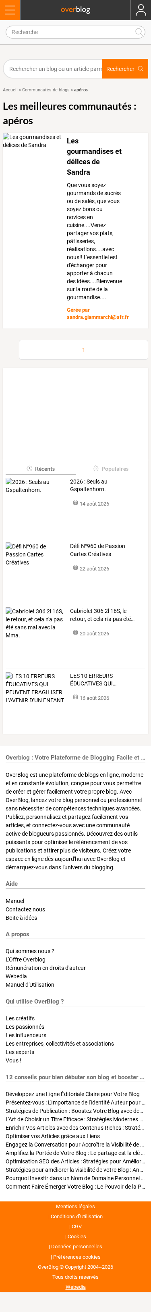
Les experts (20, 1052)
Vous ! (13, 1060)
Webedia (16, 976)
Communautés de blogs (46, 90)
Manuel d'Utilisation (30, 984)
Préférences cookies (77, 1257)
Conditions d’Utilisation (77, 1216)
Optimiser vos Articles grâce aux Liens (53, 1136)
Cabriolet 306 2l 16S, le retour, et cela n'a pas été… (102, 615)
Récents (45, 468)
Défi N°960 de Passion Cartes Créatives (97, 550)
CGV (77, 1226)
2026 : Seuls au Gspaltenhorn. (89, 485)
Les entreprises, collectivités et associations (60, 1043)
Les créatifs (20, 1018)
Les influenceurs (26, 1035)
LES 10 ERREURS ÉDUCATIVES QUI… (93, 680)
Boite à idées (21, 918)
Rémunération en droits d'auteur (46, 968)
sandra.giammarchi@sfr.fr (98, 317)
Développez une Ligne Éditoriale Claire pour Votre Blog (73, 1094)
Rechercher (120, 69)
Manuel (15, 901)
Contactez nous (25, 909)
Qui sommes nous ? (30, 951)
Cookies (77, 1236)
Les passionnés (25, 1027)
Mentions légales (75, 1206)
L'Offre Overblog (26, 959)
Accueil (10, 90)
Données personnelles (76, 1246)
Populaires (114, 468)
